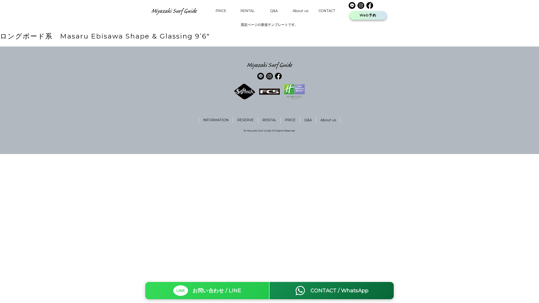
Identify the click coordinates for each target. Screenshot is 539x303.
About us (300, 11)
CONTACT (327, 11)
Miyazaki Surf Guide (174, 11)
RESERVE (245, 120)
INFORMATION (216, 120)
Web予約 (368, 15)
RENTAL (247, 11)
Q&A (274, 11)
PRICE (221, 11)
